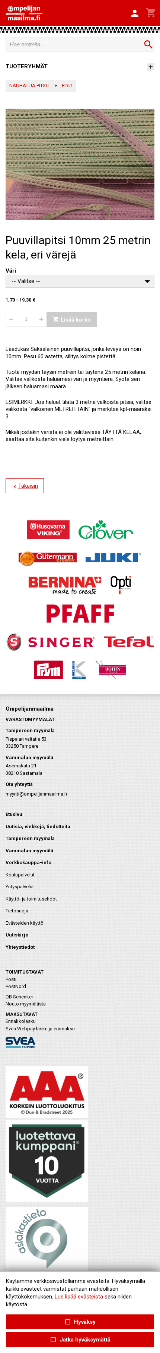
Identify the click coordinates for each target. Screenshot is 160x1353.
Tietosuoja (17, 910)
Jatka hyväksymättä (79, 1339)
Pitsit (67, 85)
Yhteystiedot (20, 947)
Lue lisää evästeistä (79, 1296)
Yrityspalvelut (20, 886)
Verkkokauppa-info (28, 862)
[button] (134, 14)
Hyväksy (80, 1322)
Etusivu (14, 814)
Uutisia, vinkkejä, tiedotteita (38, 826)
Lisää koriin (71, 319)
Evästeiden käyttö (25, 923)
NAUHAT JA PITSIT (29, 85)
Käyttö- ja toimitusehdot (31, 899)
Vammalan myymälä (29, 850)
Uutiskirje (17, 935)
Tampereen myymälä (30, 838)
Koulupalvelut (20, 875)
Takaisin (25, 486)
